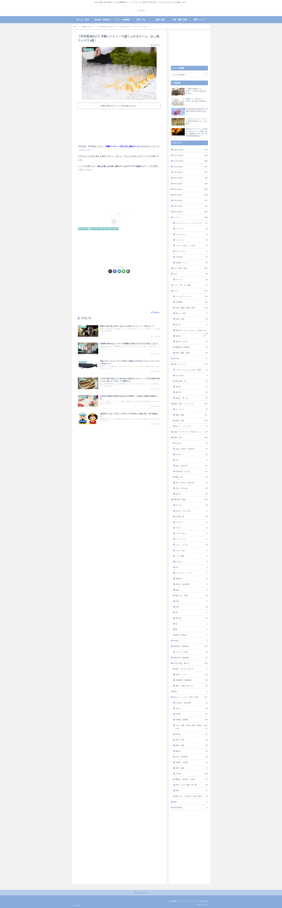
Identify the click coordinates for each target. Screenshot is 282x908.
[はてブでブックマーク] (119, 271)
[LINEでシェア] (124, 271)
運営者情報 (173, 901)
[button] (128, 271)
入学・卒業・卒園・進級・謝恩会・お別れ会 (105, 228)
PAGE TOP (142, 893)
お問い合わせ (203, 901)
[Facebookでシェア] (115, 271)
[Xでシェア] (110, 271)
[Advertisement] (119, 126)
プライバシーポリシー (187, 901)
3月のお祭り (84, 228)
